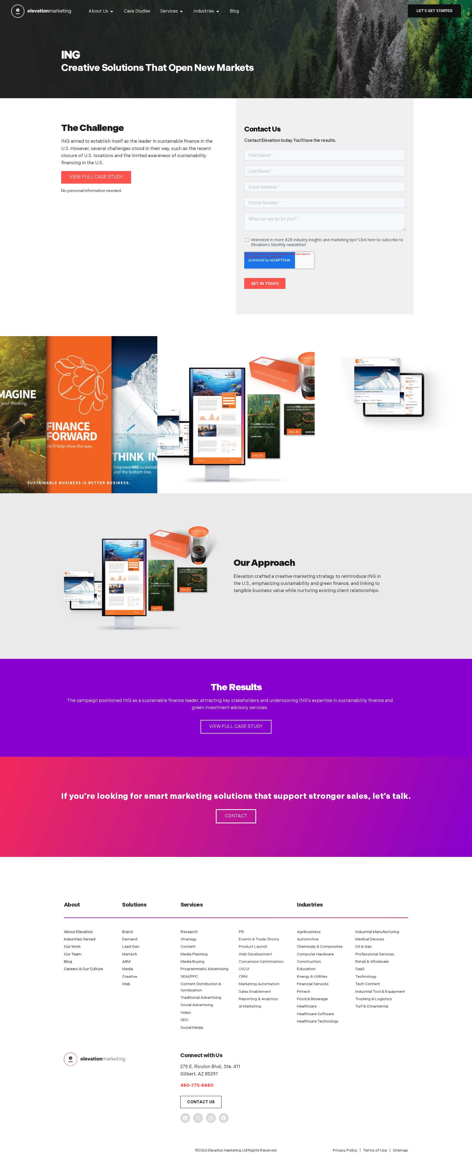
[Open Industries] (218, 11)
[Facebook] (224, 1118)
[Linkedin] (185, 1118)
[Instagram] (211, 1118)
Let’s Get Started (434, 11)
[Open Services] (181, 11)
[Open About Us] (112, 11)
